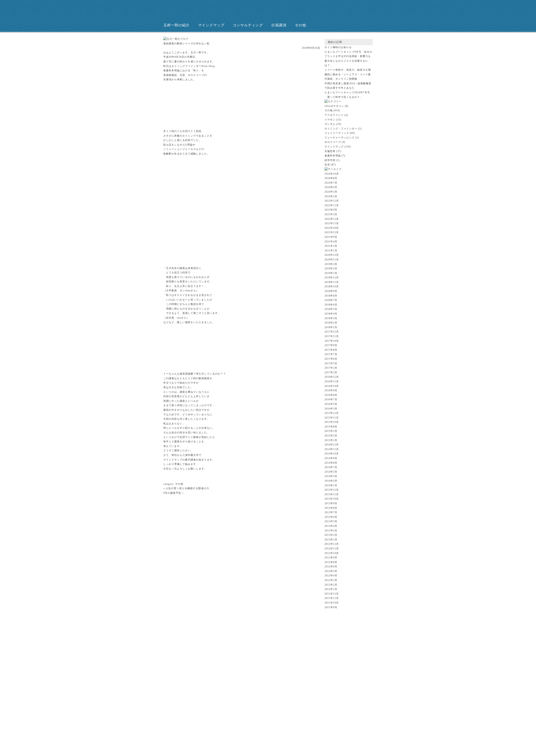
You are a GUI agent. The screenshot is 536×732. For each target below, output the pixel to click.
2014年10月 (332, 453)
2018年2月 (331, 322)
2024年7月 (331, 182)
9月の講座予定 (172, 492)
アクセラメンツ (334, 115)
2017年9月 (331, 345)
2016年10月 (332, 386)
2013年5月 (331, 521)
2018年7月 (331, 300)
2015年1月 (331, 440)
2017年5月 (331, 363)
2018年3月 (331, 318)
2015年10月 (332, 422)
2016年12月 (332, 376)
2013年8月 (331, 508)
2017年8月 (331, 349)
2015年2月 (331, 435)
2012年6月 (331, 566)
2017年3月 (331, 367)
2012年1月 (331, 589)
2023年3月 (331, 214)
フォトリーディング (337, 133)
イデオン (330, 119)
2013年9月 (331, 503)
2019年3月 (331, 264)
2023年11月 (332, 205)
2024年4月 (331, 187)
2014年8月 (331, 462)
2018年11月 (332, 282)
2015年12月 (332, 413)
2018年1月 (331, 327)
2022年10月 (332, 228)
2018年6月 (331, 304)
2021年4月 (331, 241)
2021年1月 (331, 250)
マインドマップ (211, 25)
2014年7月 (331, 467)
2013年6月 (331, 517)
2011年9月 (331, 607)
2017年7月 (331, 354)
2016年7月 (331, 399)
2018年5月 (331, 309)
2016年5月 (331, 404)
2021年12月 (332, 232)
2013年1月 (331, 539)
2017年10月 (332, 340)
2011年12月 (332, 593)
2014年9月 (331, 458)
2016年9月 (331, 390)
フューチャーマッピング (339, 137)
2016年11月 (332, 381)
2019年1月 (331, 273)
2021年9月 (331, 236)
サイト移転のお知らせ (338, 47)
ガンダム (330, 124)
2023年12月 (332, 200)
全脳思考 (330, 151)
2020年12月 (332, 254)
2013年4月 (331, 526)
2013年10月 (332, 498)
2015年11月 (332, 417)
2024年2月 (331, 196)
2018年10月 (332, 286)
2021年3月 (331, 245)
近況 (327, 164)
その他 (300, 25)
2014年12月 (332, 444)
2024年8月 (331, 178)
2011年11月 (332, 598)
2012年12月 (332, 544)
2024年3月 (331, 191)
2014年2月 (331, 480)
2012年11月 (332, 548)
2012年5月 (331, 571)
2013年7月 (331, 512)
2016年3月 (331, 408)
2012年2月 (331, 584)
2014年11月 (332, 449)
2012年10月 (332, 553)
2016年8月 (331, 395)
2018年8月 (331, 295)
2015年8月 (331, 426)
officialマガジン (334, 106)
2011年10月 (332, 602)
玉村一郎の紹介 (176, 25)
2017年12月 (332, 331)
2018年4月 (331, 313)
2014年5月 (331, 471)
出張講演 (278, 25)
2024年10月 (332, 173)
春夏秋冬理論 (333, 155)
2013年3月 (331, 530)
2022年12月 (332, 219)
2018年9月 (331, 291)
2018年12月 (332, 277)
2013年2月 (331, 535)
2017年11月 (332, 336)
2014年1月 (331, 485)
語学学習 (330, 160)
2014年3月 (331, 476)
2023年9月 (331, 209)
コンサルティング (248, 25)
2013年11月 (332, 494)
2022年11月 (332, 223)
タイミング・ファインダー (341, 128)
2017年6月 (331, 358)
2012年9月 (331, 557)
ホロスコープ (333, 142)
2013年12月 (332, 489)
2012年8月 (331, 562)
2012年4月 (331, 575)
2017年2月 (331, 372)
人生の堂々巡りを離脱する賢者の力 (187, 488)
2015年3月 (331, 431)
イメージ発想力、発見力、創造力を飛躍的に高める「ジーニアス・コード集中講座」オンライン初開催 (348, 74)
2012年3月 (331, 580)
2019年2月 (331, 268)
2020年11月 (332, 259)
